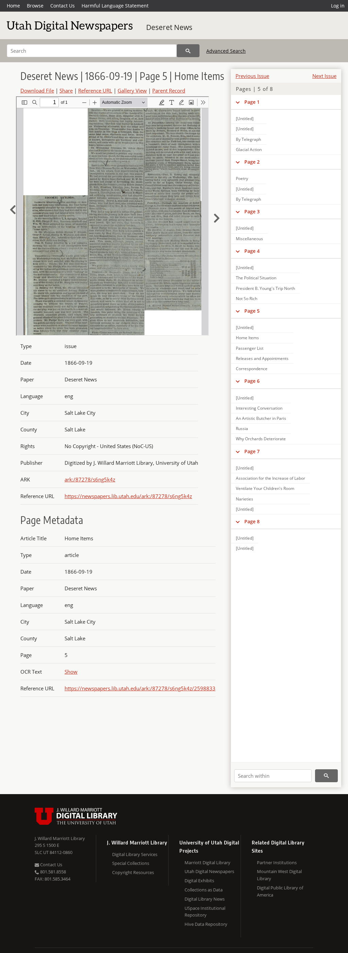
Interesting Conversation (259, 408)
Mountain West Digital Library (279, 875)
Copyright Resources (133, 872)
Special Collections (130, 863)
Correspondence (251, 369)
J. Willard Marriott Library (60, 838)
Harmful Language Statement (115, 5)
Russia (242, 428)
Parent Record (168, 90)
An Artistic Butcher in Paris (261, 418)
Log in (338, 5)
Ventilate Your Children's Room (265, 488)
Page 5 (252, 311)
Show (71, 671)
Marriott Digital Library (207, 862)
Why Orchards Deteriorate (261, 439)
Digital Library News (205, 899)
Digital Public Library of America (280, 891)
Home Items (247, 338)
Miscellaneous (249, 239)
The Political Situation (256, 278)
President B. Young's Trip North (265, 288)
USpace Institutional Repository (205, 911)
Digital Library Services (134, 854)
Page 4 (252, 251)
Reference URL (95, 90)
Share (66, 90)
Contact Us (62, 5)
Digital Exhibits (199, 880)
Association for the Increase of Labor (270, 478)
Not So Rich (246, 298)
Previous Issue (252, 75)
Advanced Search (226, 51)
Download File (37, 90)
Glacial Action (249, 149)
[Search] (188, 50)
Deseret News (169, 27)
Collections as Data (204, 890)
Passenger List (249, 348)
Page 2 (252, 162)
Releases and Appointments (262, 358)
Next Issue (324, 75)
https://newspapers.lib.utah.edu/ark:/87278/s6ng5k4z (128, 496)
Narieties (244, 499)
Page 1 (252, 102)
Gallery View (132, 90)
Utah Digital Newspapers (209, 871)
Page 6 (252, 381)
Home (13, 5)
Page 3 (252, 211)
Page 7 (252, 451)
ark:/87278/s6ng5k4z (90, 479)
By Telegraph (248, 139)
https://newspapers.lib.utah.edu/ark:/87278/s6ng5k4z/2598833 (140, 688)
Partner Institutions (277, 862)
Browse (35, 5)
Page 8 (252, 521)
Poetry (242, 178)
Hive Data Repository (206, 924)
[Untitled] (245, 118)
